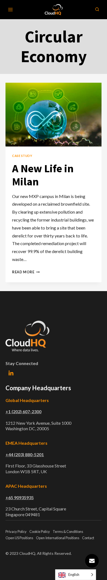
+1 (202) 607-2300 (23, 411)
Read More (26, 272)
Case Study (22, 155)
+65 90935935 (19, 497)
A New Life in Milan (43, 175)
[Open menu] (10, 9)
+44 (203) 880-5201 (24, 454)
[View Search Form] (97, 9)
